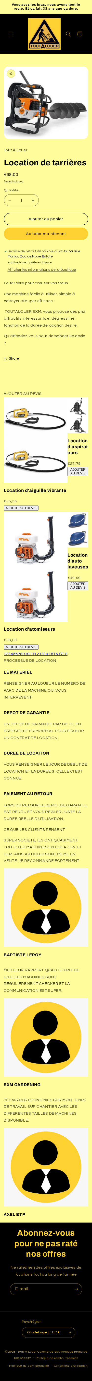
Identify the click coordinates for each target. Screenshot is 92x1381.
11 (32, 654)
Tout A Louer (27, 1351)
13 (41, 654)
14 (46, 654)
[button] (10, 33)
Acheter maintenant (46, 234)
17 (60, 654)
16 (55, 654)
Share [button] (14, 358)
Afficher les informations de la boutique (42, 270)
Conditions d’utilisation (71, 1365)
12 (36, 654)
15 (51, 654)
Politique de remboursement (57, 1358)
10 (27, 654)
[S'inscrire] (76, 1289)
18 (65, 654)
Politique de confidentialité (29, 1365)
